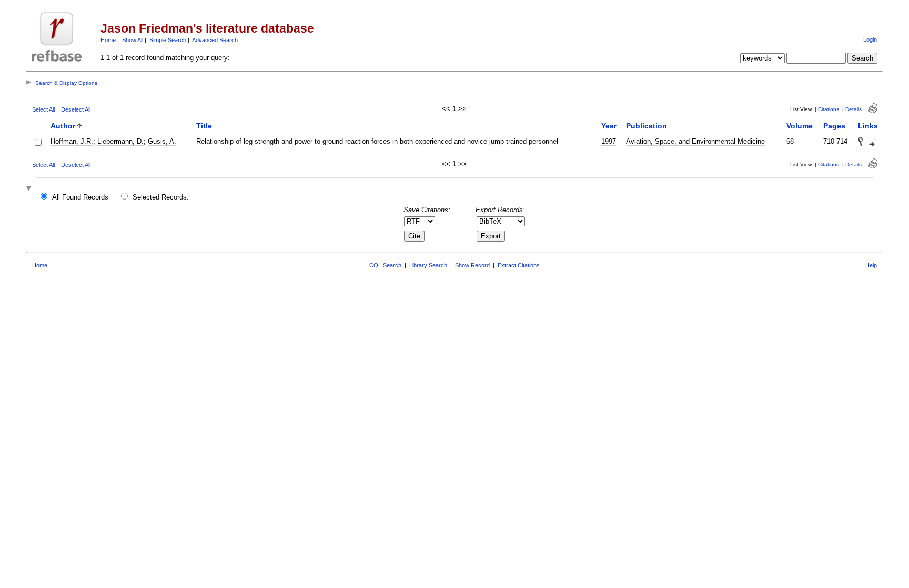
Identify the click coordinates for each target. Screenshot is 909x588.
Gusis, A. (162, 141)
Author (62, 126)
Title (204, 126)
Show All (132, 40)
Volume (799, 126)
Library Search (428, 265)
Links (868, 126)
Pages (834, 126)
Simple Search (167, 40)
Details (853, 109)
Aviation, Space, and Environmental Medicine (695, 141)
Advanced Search (215, 40)
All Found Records (80, 197)
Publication (646, 126)
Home (108, 40)
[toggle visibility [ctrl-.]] (30, 189)
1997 (608, 141)
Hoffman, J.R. (71, 141)
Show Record (472, 265)
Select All (43, 109)
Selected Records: (161, 197)
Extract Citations (519, 265)
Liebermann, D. (120, 141)
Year (609, 126)
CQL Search (385, 265)
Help (871, 265)
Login (870, 39)
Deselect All (75, 109)
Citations (828, 109)
